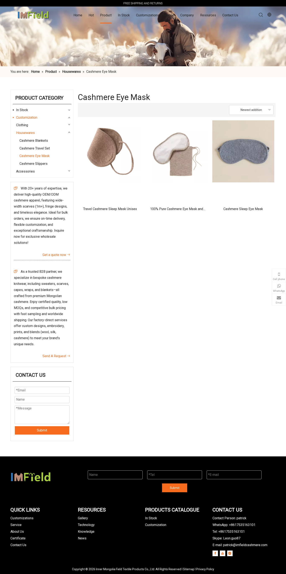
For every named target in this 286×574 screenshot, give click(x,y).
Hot (91, 15)
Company (187, 15)
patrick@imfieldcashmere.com (245, 545)
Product (106, 15)
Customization (26, 117)
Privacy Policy (205, 569)
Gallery (83, 518)
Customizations (21, 518)
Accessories (25, 171)
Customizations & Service (155, 15)
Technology (86, 525)
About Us (17, 532)
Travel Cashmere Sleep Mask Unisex (110, 209)
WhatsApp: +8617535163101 (234, 525)
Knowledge (86, 532)
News (82, 538)
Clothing (22, 125)
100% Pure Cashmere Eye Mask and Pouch (176, 210)
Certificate (18, 538)
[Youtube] (222, 553)
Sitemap (188, 569)
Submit (42, 430)
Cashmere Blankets (33, 141)
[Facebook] (215, 553)
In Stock (124, 15)
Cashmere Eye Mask (34, 156)
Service (16, 525)
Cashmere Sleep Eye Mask (243, 209)
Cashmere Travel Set (34, 148)
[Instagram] (230, 553)
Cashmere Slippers (33, 164)
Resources (208, 15)
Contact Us (230, 15)
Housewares (25, 133)
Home (77, 15)
